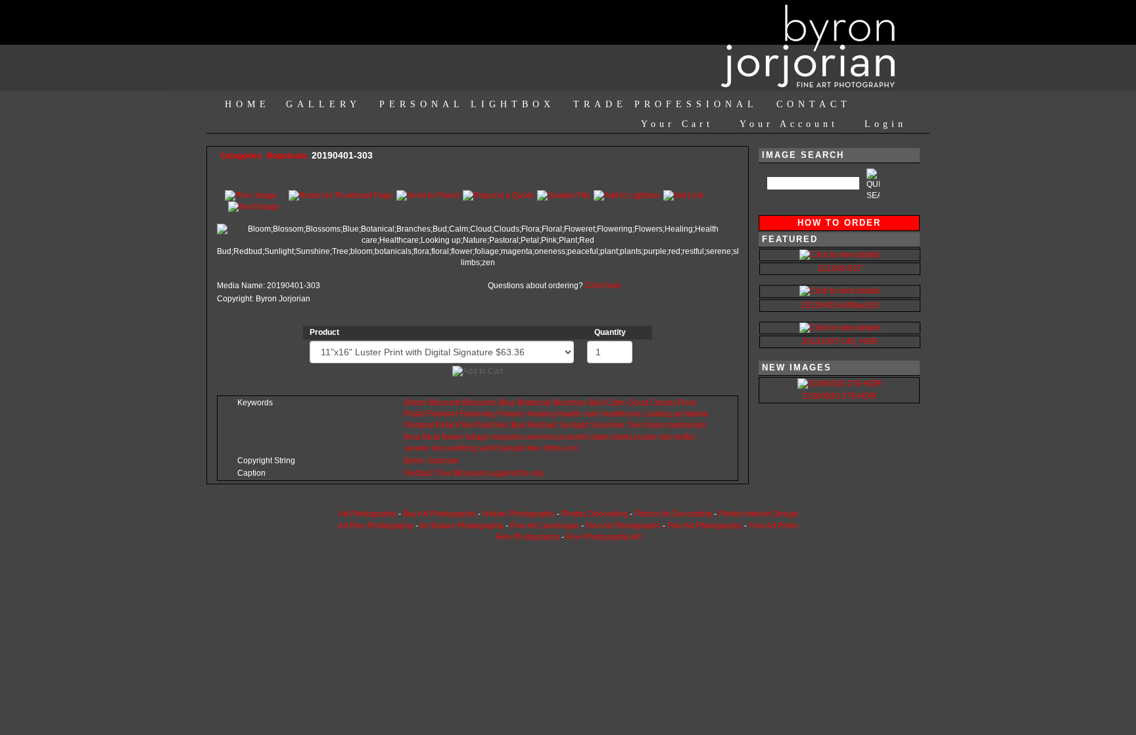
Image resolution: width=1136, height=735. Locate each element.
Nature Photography (519, 514)
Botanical (534, 402)
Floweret (442, 413)
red (665, 437)
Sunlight (573, 425)
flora (412, 437)
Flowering (477, 413)
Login (885, 124)
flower (452, 437)
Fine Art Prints (773, 525)
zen (571, 448)
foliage (477, 437)
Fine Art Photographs (623, 525)
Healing (541, 413)
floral (431, 437)
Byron (414, 460)
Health (569, 413)
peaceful (573, 437)
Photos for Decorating (673, 514)
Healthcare (620, 413)
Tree (635, 425)
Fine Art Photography (704, 525)
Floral (414, 413)
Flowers (511, 413)
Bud (596, 402)
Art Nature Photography (461, 525)
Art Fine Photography (376, 525)
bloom (656, 425)
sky (437, 448)
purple (645, 437)
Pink (464, 425)
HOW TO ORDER (839, 223)
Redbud (542, 425)
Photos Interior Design (758, 514)
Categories (241, 156)
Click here (603, 285)
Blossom (444, 402)
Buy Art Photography (439, 514)
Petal (445, 425)
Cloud (637, 402)
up (677, 413)
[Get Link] (683, 194)
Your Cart (677, 124)
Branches (570, 402)
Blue (507, 402)
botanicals (687, 425)
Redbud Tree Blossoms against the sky (474, 473)
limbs (553, 448)
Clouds (663, 402)
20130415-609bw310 (840, 305)
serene (416, 448)
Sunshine (607, 425)
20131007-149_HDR (840, 341)
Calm (615, 402)
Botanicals (288, 156)
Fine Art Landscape (544, 525)
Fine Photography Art (603, 537)
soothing (460, 448)
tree (535, 448)
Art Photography (367, 514)
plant (600, 437)
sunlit (487, 448)
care (591, 413)
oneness (540, 437)
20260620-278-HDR (839, 396)
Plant (483, 425)
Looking (656, 413)
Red (501, 425)
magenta (507, 437)
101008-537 (840, 268)
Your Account (789, 124)
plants (621, 437)
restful (684, 437)
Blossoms (479, 402)
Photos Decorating (594, 514)
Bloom (415, 402)
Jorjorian (443, 460)
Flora (687, 402)
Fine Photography (527, 537)
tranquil (512, 448)
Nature (696, 413)
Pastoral (419, 425)
